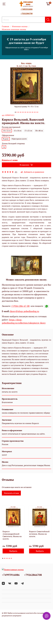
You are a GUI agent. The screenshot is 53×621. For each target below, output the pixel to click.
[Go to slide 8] (27, 112)
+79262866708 (27, 13)
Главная (5, 26)
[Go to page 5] (9, 558)
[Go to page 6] (11, 558)
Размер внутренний (11, 127)
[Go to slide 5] (22, 112)
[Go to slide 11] (32, 112)
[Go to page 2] (4, 558)
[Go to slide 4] (20, 112)
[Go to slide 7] (25, 112)
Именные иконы (19, 26)
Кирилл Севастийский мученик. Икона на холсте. (39, 534)
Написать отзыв (11, 493)
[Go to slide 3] (18, 112)
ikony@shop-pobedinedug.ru (24, 311)
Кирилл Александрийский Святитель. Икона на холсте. (12, 535)
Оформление (8, 135)
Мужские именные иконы (14, 29)
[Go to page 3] (6, 558)
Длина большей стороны (13, 143)
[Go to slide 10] (30, 112)
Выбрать (13, 551)
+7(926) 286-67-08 (20, 306)
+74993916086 (27, 9)
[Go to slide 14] (37, 112)
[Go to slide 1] (15, 112)
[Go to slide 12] (34, 112)
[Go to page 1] (2, 558)
